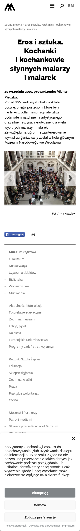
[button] (73, 438)
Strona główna (13, 25)
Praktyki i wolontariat (23, 394)
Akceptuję (40, 492)
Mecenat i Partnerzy (23, 413)
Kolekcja (15, 333)
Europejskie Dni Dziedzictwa (28, 340)
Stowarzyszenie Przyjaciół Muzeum (33, 426)
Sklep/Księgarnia (21, 373)
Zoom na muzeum (22, 319)
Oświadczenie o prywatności (44, 526)
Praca (13, 387)
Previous (10, 178)
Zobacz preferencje (40, 517)
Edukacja (15, 366)
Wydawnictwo (19, 286)
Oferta (13, 400)
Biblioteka (16, 280)
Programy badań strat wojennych (32, 347)
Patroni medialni (20, 420)
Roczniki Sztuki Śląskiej (25, 359)
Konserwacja (18, 266)
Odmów (40, 504)
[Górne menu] (52, 5)
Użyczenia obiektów (22, 273)
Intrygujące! (17, 326)
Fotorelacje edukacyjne (25, 313)
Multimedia (17, 293)
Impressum (68, 526)
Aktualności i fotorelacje (25, 306)
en (71, 5)
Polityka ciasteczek (16, 526)
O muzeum (16, 259)
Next (70, 178)
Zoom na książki (20, 380)
